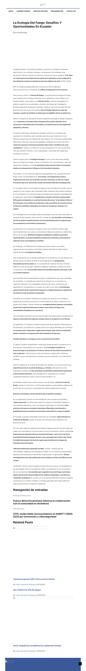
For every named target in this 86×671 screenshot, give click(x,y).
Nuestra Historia (41, 11)
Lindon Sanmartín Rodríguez (26, 584)
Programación (57, 11)
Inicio (11, 11)
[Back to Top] (80, 663)
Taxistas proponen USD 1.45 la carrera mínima (34, 579)
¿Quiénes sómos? (23, 11)
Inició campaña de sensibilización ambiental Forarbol (37, 646)
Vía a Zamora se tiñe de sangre (27, 590)
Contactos (71, 11)
